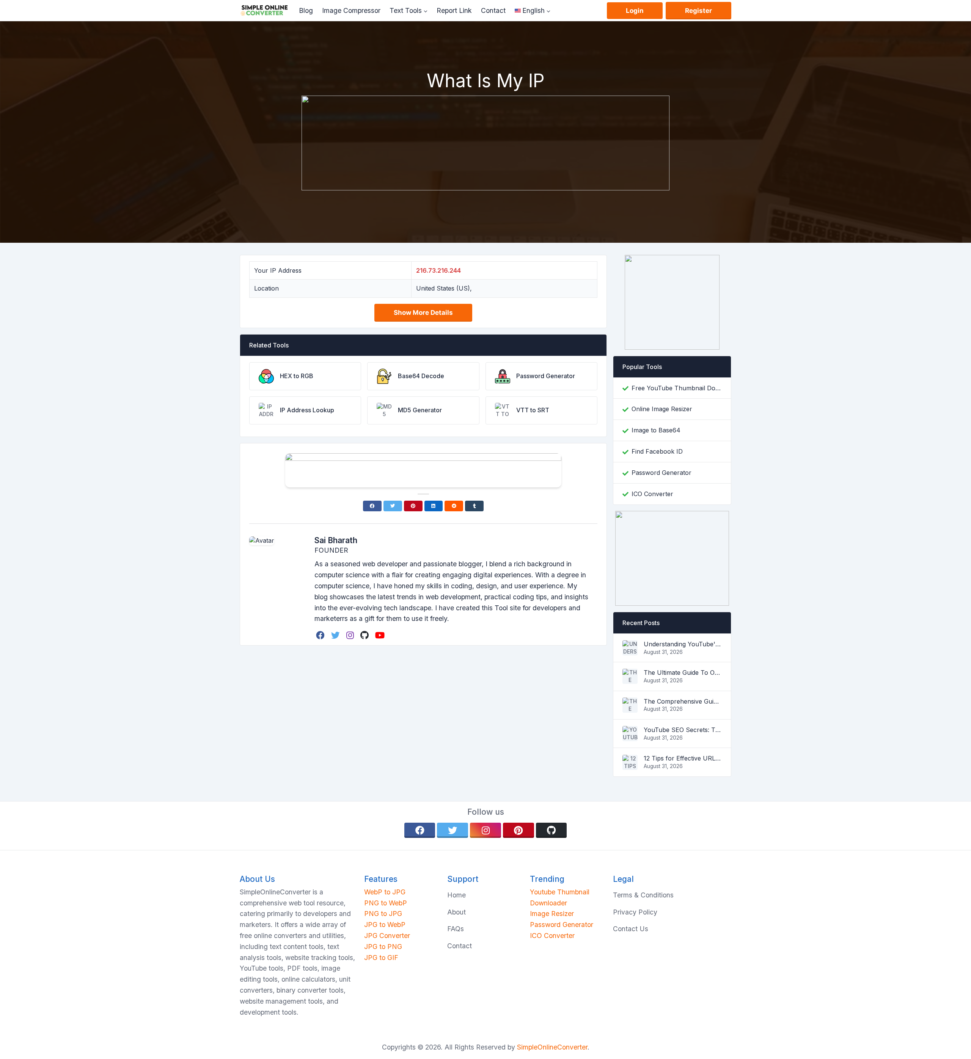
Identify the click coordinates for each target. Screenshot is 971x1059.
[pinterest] (518, 830)
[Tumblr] (474, 506)
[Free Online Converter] (267, 11)
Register (698, 10)
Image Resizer (552, 914)
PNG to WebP (385, 903)
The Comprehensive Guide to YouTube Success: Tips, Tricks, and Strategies (683, 701)
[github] (365, 635)
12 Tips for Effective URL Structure (683, 758)
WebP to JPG (384, 892)
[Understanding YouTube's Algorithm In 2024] (630, 651)
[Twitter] (392, 506)
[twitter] (336, 635)
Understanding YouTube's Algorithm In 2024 (683, 644)
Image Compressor (351, 10)
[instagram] (351, 635)
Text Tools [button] (406, 10)
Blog (306, 10)
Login (635, 10)
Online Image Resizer (662, 409)
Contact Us (630, 929)
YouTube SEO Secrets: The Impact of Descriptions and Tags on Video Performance (683, 730)
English (533, 10)
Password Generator (661, 472)
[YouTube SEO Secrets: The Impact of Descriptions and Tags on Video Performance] (630, 736)
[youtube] (381, 635)
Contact (493, 10)
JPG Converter (387, 936)
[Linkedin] (433, 506)
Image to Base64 (656, 430)
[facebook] (321, 635)
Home (456, 895)
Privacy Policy (635, 912)
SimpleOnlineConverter (552, 1047)
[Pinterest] (413, 506)
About (456, 912)
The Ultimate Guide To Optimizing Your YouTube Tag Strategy (683, 672)
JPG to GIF (381, 958)
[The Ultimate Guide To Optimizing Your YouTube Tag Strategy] (630, 679)
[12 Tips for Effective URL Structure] (630, 765)
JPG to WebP (384, 925)
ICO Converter (652, 494)
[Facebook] (372, 506)
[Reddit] (454, 506)
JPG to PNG (383, 947)
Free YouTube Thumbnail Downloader (677, 388)
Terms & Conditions (643, 895)
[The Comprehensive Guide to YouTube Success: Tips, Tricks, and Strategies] (630, 708)
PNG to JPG (383, 914)
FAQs (455, 929)
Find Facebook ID (657, 451)
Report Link (454, 10)
